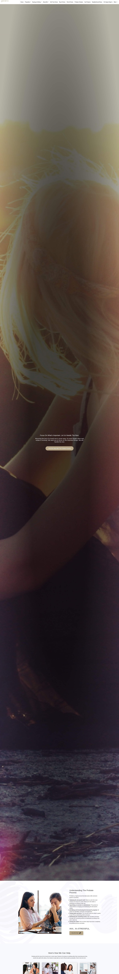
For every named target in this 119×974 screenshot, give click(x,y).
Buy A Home (62, 2)
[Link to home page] (5, 2)
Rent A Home (70, 2)
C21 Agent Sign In (108, 2)
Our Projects (87, 2)
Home (22, 2)
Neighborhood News (97, 2)
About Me (46, 2)
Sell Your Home (54, 2)
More (116, 2)
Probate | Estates (79, 2)
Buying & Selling (37, 2)
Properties (28, 2)
